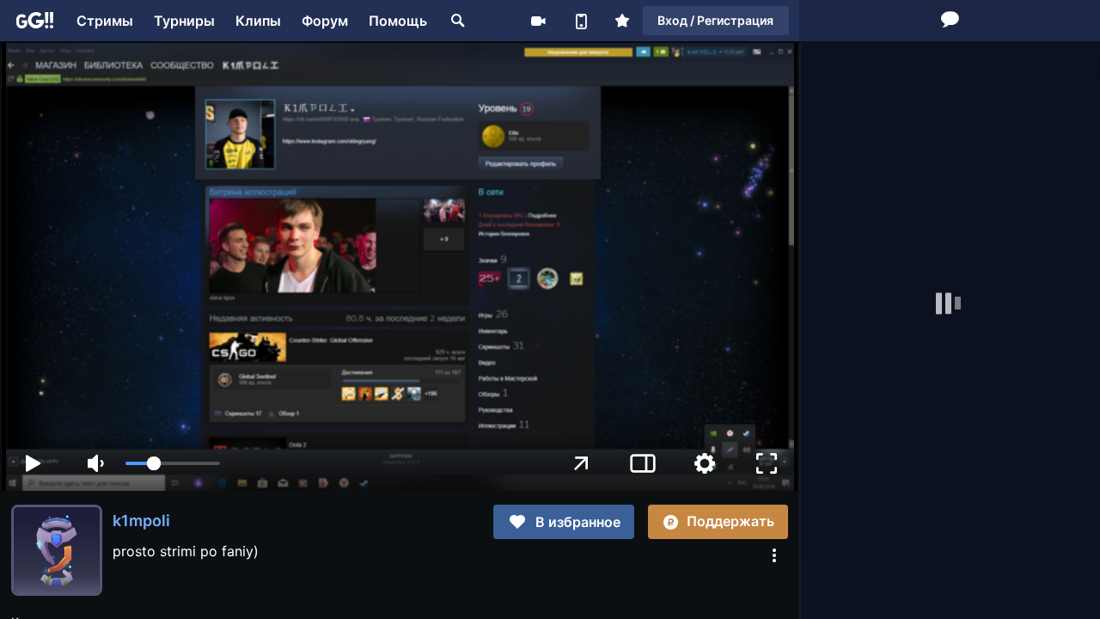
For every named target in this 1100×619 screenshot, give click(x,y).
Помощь (398, 20)
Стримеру (538, 21)
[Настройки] (704, 463)
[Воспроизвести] (32, 463)
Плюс (622, 20)
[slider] (172, 463)
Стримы (104, 20)
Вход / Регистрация (715, 20)
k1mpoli (141, 521)
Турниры (184, 20)
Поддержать (730, 521)
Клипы (258, 20)
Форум (325, 20)
